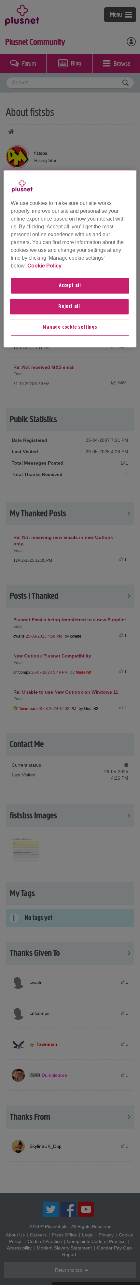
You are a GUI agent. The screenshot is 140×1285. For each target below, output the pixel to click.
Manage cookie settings (70, 327)
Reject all (69, 306)
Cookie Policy (44, 265)
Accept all (70, 285)
